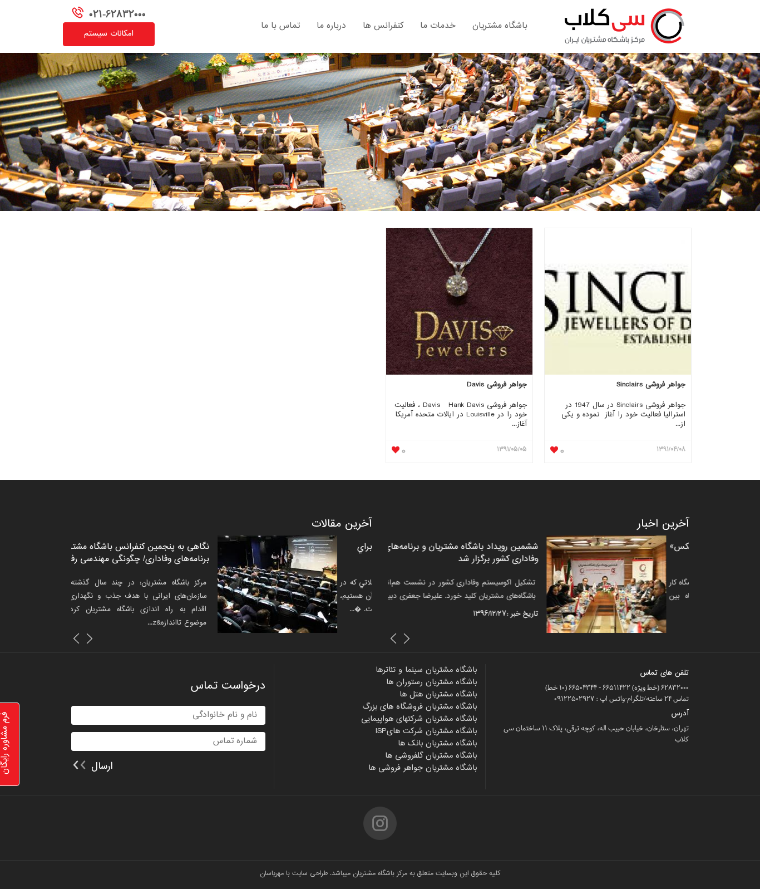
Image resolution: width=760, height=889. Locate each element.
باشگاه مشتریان (499, 25)
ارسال (101, 765)
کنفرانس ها (383, 25)
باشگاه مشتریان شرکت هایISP (426, 731)
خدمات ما (438, 25)
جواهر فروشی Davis (497, 385)
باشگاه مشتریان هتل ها (438, 695)
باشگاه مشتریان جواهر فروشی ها (422, 768)
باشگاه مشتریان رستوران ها (431, 682)
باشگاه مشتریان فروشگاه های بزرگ (419, 707)
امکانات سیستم (109, 34)
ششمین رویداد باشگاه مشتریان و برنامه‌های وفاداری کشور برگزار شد (484, 553)
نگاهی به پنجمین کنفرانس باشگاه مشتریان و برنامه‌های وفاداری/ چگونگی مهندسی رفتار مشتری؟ (164, 559)
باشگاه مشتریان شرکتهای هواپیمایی (419, 719)
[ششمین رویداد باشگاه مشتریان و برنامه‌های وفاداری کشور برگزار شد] (629, 584)
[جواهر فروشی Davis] (459, 302)
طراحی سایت (310, 873)
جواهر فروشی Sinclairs (650, 385)
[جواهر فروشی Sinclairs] (618, 302)
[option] (538, 584)
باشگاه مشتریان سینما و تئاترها (426, 670)
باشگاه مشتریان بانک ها (437, 744)
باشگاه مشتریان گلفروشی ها (431, 756)
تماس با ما (280, 25)
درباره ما (331, 25)
